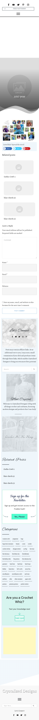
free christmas (5, 554)
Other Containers (18, 579)
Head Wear (20, 564)
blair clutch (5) (18, 190)
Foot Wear (32, 549)
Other (10, 579)
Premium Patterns (13, 584)
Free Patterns (16, 559)
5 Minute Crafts (6, 539)
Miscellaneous (5, 574)
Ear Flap (25, 549)
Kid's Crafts (19, 569)
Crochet (30, 544)
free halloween (25, 554)
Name (5, 262)
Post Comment (19, 311)
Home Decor (11, 569)
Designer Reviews (17, 549)
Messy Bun (27, 569)
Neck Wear (27, 574)
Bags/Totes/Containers (7, 544)
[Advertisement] (19, 37)
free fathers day (16, 554)
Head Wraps (28, 564)
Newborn (4, 579)
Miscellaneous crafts (17, 574)
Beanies (18, 544)
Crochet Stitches (6, 549)
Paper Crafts (28, 579)
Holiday (4, 569)
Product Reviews (24, 584)
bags (22, 539)
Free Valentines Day (26, 559)
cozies (23, 544)
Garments (4, 564)
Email (4, 274)
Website (5, 286)
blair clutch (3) (19, 211)
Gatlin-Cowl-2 (18, 169)
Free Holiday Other (6, 559)
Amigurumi (15, 539)
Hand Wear (12, 564)
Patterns (4, 584)
